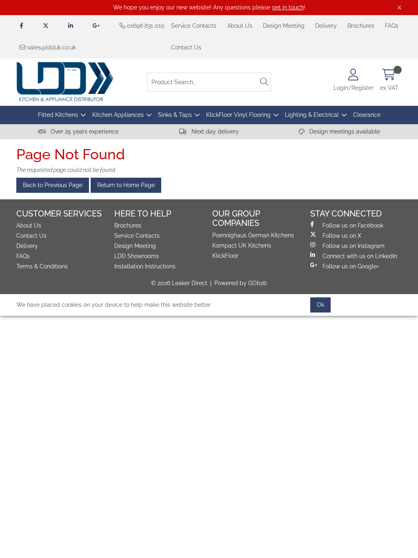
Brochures (360, 25)
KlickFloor (225, 255)
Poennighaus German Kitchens (253, 235)
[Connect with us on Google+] (96, 26)
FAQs (391, 25)
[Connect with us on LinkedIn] (70, 26)
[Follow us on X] (46, 26)
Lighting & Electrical (312, 115)
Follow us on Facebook (352, 225)
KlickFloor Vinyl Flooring (238, 115)
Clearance (366, 115)
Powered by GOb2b (240, 283)
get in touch (288, 7)
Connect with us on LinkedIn (359, 256)
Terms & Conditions (42, 266)
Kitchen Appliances (118, 115)
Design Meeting (284, 25)
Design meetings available (344, 131)
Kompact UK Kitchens (241, 245)
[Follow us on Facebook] (21, 26)
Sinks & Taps (175, 115)
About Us (239, 25)
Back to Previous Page (52, 185)
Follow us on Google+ (350, 266)
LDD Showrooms (136, 256)
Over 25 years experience (83, 131)
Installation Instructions (145, 266)
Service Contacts (193, 25)
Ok (320, 304)
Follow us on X (341, 235)
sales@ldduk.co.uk (50, 47)
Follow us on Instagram (353, 246)
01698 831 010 (145, 25)
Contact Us (186, 47)
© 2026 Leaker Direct (179, 283)
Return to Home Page (126, 185)
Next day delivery (214, 131)
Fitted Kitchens (58, 115)
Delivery (326, 25)
